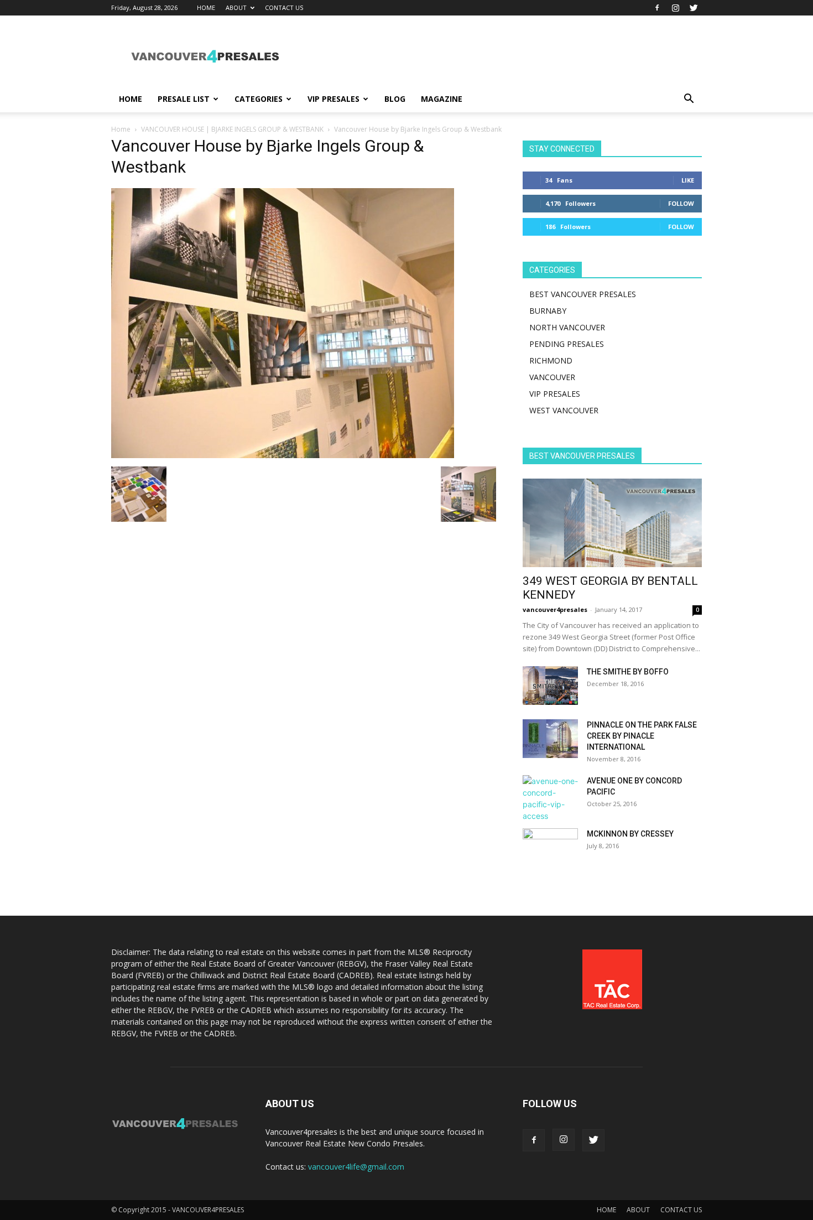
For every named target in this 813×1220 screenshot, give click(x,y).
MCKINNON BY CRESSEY (630, 833)
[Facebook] (657, 7)
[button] (688, 100)
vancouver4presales (555, 609)
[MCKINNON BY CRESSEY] (550, 847)
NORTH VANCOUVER (567, 327)
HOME (206, 7)
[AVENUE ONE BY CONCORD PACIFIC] (550, 798)
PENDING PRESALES (566, 344)
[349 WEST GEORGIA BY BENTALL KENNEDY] (612, 523)
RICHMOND (550, 360)
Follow (681, 203)
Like (687, 180)
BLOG (394, 99)
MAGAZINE (441, 99)
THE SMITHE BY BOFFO (628, 671)
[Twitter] (693, 7)
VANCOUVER (552, 377)
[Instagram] (675, 7)
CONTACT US (284, 7)
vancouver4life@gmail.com (356, 1166)
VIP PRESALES (333, 99)
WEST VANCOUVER (563, 410)
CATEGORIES (258, 99)
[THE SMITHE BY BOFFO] (550, 685)
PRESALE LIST (184, 99)
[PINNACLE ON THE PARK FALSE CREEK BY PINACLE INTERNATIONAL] (550, 738)
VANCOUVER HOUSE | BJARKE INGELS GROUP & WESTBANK (232, 129)
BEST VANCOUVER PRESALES (582, 294)
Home (121, 129)
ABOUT (236, 7)
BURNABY (547, 310)
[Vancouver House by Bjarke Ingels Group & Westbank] (282, 455)
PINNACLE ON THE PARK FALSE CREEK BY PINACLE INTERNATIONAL (642, 735)
